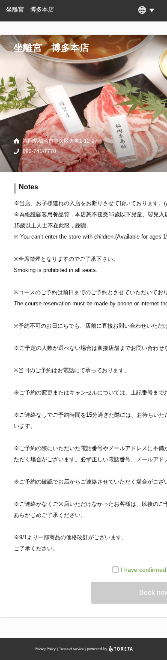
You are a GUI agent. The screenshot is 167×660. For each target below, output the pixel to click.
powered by (98, 649)
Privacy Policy (45, 649)
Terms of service (71, 649)
